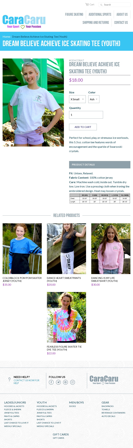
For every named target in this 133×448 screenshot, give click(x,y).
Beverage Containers (113, 412)
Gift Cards (61, 434)
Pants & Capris (11, 416)
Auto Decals (108, 416)
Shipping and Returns (96, 22)
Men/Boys (76, 402)
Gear (105, 402)
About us (122, 14)
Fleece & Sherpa (12, 409)
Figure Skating (74, 14)
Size (71, 92)
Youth (42, 402)
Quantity (75, 107)
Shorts (8, 419)
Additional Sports (100, 14)
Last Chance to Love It (16, 422)
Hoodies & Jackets (14, 406)
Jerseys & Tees (11, 412)
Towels (106, 409)
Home (6, 36)
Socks (72, 406)
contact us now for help (26, 381)
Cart (92, 4)
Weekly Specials (12, 426)
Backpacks (107, 406)
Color (92, 92)
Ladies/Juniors (15, 402)
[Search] (101, 5)
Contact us (121, 22)
